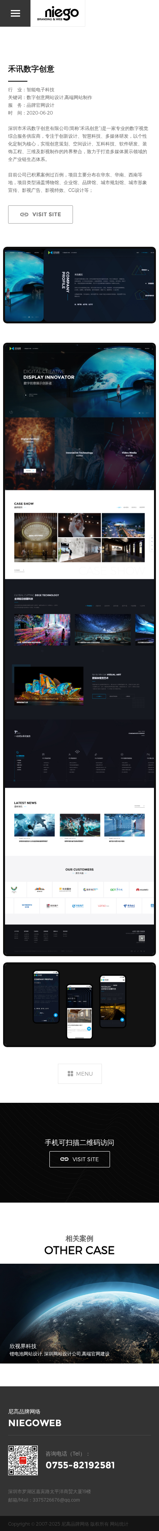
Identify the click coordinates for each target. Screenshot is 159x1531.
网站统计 (119, 1523)
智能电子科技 (40, 89)
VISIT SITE (46, 214)
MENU (84, 1073)
